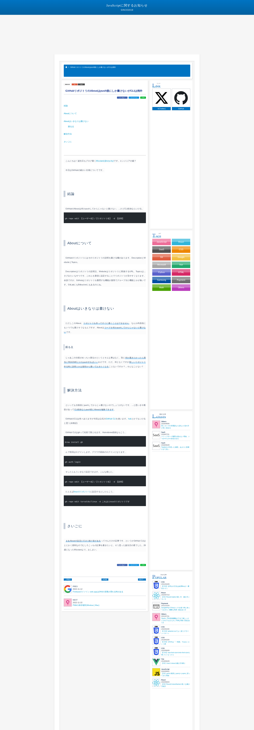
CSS (181, 249)
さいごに (69, 142)
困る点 (71, 126)
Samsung (161, 280)
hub (129, 419)
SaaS (81, 84)
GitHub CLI (111, 419)
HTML (181, 272)
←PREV (68, 579)
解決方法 (69, 134)
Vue (181, 265)
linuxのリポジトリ (82, 491)
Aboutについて (71, 113)
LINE (143, 98)
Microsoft (161, 265)
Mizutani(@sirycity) (105, 161)
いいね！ (122, 98)
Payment (181, 280)
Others (181, 287)
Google (181, 257)
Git (74, 84)
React (181, 242)
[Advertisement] (127, 34)
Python (161, 272)
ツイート (134, 98)
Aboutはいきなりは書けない (77, 121)
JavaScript (162, 242)
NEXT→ (142, 579)
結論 (67, 105)
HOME (105, 579)
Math (161, 287)
